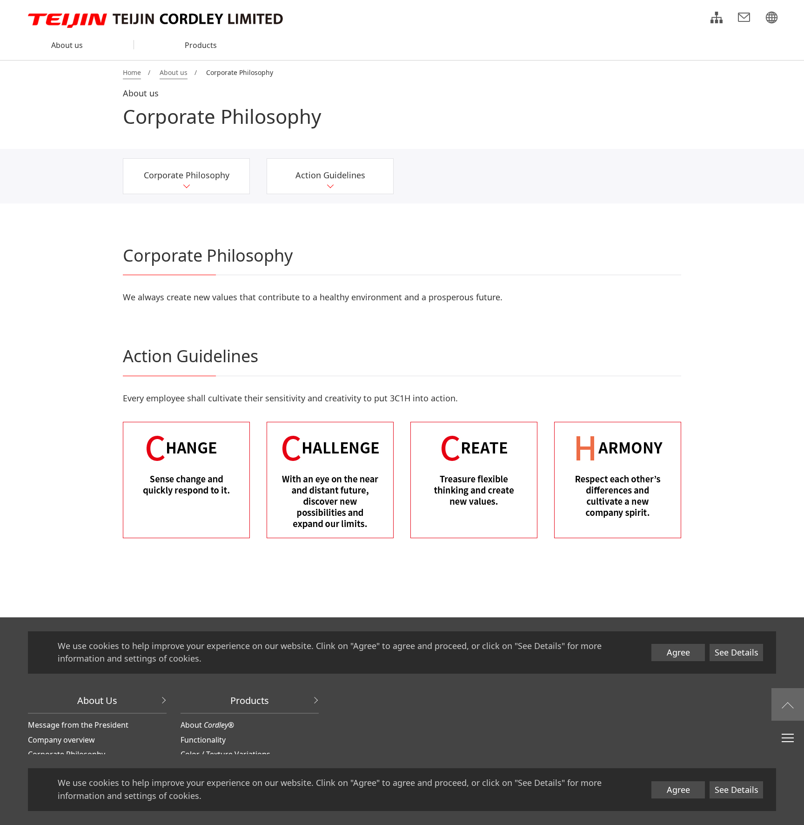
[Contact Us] (744, 18)
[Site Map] (716, 18)
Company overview (61, 740)
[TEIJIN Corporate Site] (771, 18)
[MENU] (787, 737)
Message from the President (78, 725)
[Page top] (787, 704)
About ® (207, 725)
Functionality (203, 740)
